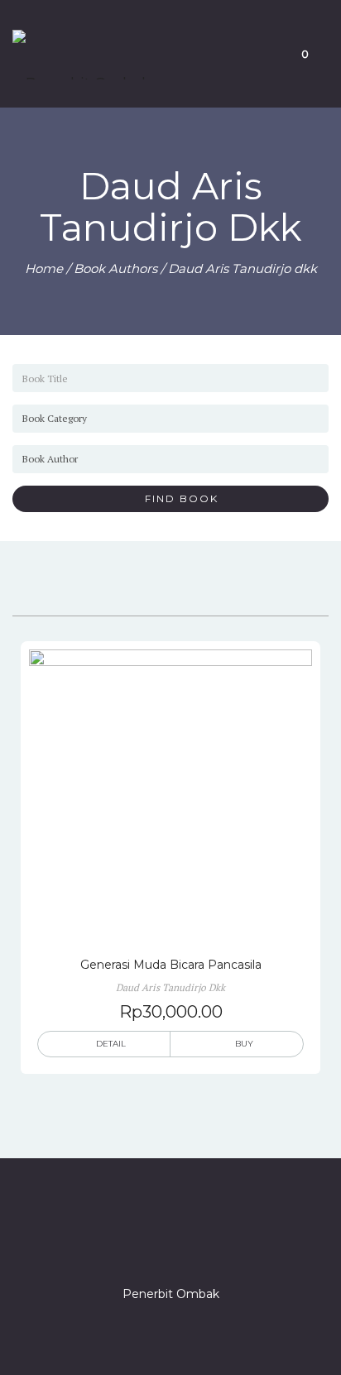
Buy (244, 1043)
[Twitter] (140, 1247)
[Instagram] (170, 1247)
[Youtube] (230, 1247)
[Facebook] (111, 1247)
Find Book (175, 498)
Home (44, 268)
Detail (111, 1043)
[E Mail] (200, 1247)
